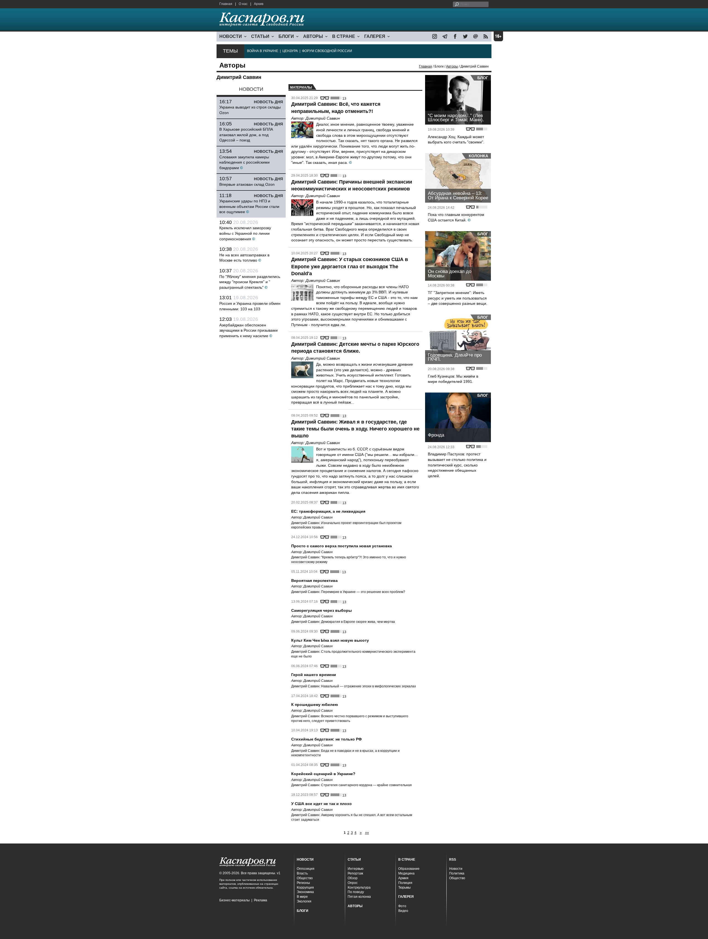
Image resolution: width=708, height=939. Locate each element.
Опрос (353, 883)
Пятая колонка (359, 897)
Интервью (355, 869)
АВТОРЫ (313, 36)
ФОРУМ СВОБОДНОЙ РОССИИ (327, 51)
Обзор (353, 878)
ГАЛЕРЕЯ (374, 36)
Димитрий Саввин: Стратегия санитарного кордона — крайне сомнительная (351, 785)
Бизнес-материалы (234, 900)
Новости (455, 869)
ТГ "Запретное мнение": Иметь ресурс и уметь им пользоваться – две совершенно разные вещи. (457, 298)
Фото (402, 906)
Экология (304, 901)
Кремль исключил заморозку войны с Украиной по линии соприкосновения (245, 233)
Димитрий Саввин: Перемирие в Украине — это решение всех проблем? (348, 592)
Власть (302, 873)
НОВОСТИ (230, 36)
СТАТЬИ (260, 36)
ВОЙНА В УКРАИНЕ (262, 51)
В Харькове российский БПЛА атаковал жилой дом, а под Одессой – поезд (246, 134)
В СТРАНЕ (343, 36)
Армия (403, 878)
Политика (456, 873)
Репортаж (355, 873)
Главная (225, 4)
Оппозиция (305, 869)
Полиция (405, 883)
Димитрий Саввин (323, 118)
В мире (302, 897)
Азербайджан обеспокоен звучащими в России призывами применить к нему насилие (248, 330)
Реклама (260, 900)
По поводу (356, 892)
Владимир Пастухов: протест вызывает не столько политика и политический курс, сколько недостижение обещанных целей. (457, 465)
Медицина (406, 873)
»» (367, 833)
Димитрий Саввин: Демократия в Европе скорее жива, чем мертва (343, 622)
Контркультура (359, 887)
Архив (258, 4)
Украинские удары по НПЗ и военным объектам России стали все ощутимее (249, 206)
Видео (403, 911)
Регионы (303, 883)
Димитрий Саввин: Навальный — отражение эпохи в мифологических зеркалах (353, 686)
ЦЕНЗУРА (290, 51)
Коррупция (305, 887)
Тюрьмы (404, 887)
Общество (305, 878)
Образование (409, 869)
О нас (243, 4)
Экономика (305, 892)
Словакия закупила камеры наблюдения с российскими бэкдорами (244, 162)
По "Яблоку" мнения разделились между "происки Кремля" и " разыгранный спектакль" (249, 282)
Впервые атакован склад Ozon (247, 184)
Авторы (452, 66)
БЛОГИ (286, 36)
